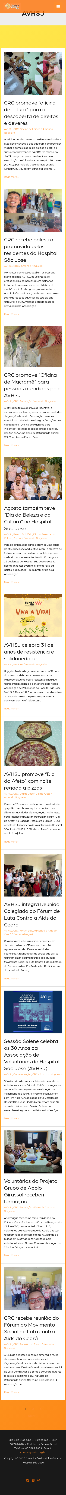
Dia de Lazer (27, 793)
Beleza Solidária (22, 534)
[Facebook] (27, 1480)
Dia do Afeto (43, 793)
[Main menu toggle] (58, 6)
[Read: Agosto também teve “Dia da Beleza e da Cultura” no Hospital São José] (33, 478)
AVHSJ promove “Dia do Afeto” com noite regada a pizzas (29, 780)
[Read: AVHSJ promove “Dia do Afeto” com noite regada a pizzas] (33, 743)
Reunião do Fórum (30, 1344)
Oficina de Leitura (30, 128)
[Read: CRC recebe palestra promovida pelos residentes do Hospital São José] (33, 210)
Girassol (18, 538)
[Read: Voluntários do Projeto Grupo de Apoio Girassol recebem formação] (33, 1151)
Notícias (18, 664)
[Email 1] (38, 1480)
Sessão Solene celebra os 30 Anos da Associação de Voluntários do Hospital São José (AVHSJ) (31, 1054)
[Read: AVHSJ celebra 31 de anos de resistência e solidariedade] (33, 615)
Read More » (11, 177)
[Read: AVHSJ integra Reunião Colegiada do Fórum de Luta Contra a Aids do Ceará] (33, 874)
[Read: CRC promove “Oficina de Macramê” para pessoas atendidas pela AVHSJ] (33, 346)
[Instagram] (33, 1480)
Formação (26, 401)
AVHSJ (8, 128)
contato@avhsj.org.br (33, 1452)
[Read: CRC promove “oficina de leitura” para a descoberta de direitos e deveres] (33, 73)
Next (33, 1415)
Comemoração (22, 1074)
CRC (16, 128)
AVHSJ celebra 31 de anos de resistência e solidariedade (29, 651)
